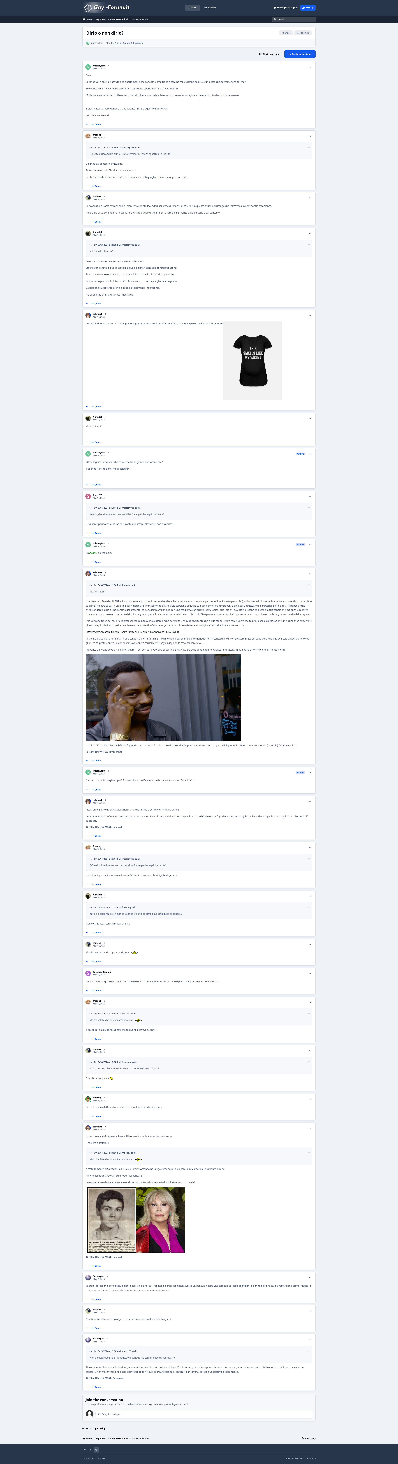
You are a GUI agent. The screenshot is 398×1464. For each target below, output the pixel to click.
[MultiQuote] (87, 124)
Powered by (301, 1458)
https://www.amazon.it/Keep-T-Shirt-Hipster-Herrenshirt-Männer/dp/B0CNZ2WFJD (132, 632)
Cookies (102, 1458)
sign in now (155, 1404)
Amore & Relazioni (133, 42)
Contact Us (89, 1458)
